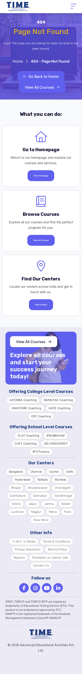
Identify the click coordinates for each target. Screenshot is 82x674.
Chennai (36, 471)
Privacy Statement (28, 549)
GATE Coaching (59, 408)
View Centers (41, 305)
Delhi (69, 471)
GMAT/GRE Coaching (26, 408)
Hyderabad (22, 479)
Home (18, 61)
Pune (67, 511)
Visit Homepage (40, 176)
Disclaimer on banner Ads (50, 557)
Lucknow (17, 511)
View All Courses (39, 87)
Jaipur (32, 504)
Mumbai (60, 479)
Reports (19, 557)
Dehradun (40, 495)
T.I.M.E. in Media (24, 541)
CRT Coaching (41, 416)
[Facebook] (24, 588)
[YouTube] (46, 588)
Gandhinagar (63, 495)
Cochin (54, 471)
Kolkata (43, 479)
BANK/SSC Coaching (58, 400)
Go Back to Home (43, 76)
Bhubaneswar (37, 487)
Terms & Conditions (56, 541)
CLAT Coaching (28, 435)
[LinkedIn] (58, 588)
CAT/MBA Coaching (23, 400)
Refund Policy (57, 549)
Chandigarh (63, 487)
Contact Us (41, 565)
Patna (53, 511)
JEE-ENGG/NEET (56, 443)
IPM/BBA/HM (55, 435)
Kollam (66, 504)
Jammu (49, 504)
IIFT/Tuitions (41, 451)
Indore (16, 504)
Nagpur (36, 511)
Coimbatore (18, 495)
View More (41, 520)
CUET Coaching (25, 443)
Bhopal (16, 487)
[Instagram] (35, 588)
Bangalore (16, 471)
